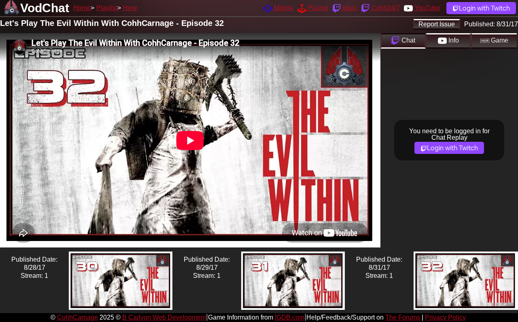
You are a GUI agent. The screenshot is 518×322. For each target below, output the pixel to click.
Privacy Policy (445, 317)
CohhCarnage (77, 317)
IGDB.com (289, 317)
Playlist (106, 7)
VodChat (44, 8)
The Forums (402, 317)
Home (82, 7)
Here (130, 7)
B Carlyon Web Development (164, 317)
